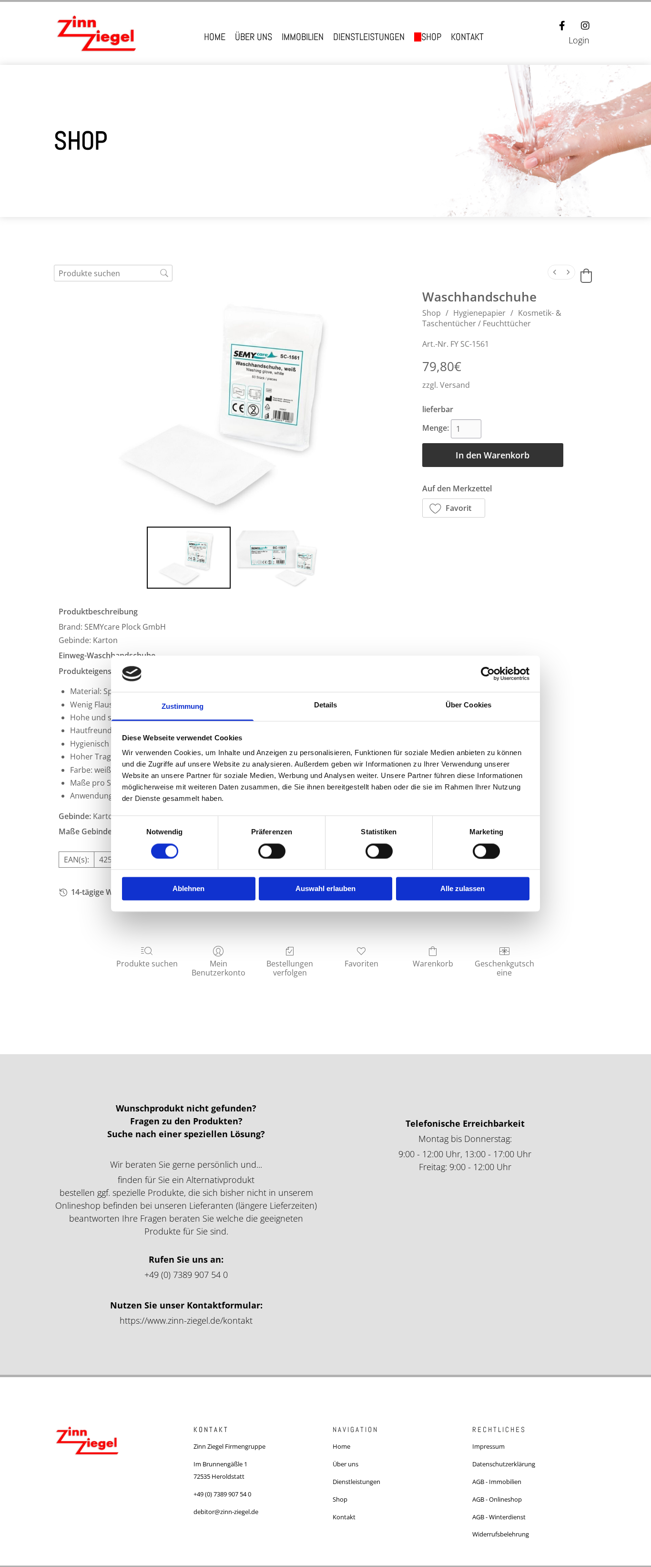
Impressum (488, 1446)
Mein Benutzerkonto (218, 967)
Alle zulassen (462, 889)
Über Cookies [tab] (468, 705)
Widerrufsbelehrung (500, 1534)
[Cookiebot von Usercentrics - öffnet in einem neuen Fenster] (487, 673)
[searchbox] (113, 273)
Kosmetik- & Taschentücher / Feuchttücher (491, 318)
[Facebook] (562, 25)
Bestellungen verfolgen (289, 967)
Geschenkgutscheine (504, 967)
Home (214, 37)
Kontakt (467, 37)
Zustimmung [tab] (183, 707)
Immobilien (303, 37)
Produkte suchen (147, 963)
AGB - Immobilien (496, 1481)
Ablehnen (188, 889)
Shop (431, 37)
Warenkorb (433, 963)
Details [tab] (325, 705)
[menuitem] (554, 272)
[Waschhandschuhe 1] (276, 558)
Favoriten (361, 963)
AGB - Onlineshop (497, 1499)
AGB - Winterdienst (499, 1517)
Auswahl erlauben (325, 889)
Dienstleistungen (369, 37)
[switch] (271, 851)
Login (579, 40)
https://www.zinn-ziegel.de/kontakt (186, 1320)
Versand (455, 385)
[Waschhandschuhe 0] (189, 558)
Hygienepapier (479, 313)
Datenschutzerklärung (503, 1464)
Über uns (253, 37)
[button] (454, 508)
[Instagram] (585, 25)
